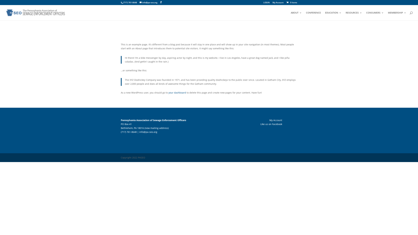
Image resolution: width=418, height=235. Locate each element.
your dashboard (177, 92)
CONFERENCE (313, 13)
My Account (278, 3)
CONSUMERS (373, 13)
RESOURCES (352, 13)
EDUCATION (331, 13)
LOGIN (266, 3)
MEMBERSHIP (395, 13)
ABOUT (294, 13)
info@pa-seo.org (148, 131)
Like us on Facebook (271, 124)
